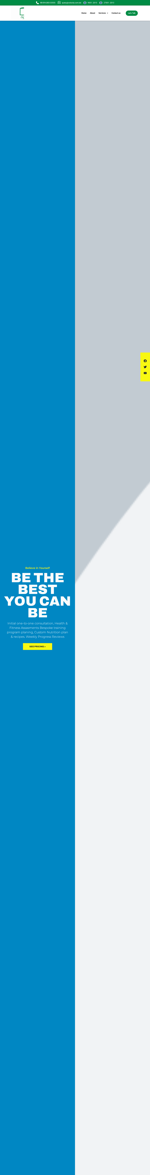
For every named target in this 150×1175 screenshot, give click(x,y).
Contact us (116, 13)
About (92, 13)
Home (83, 13)
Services (102, 13)
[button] (103, 13)
